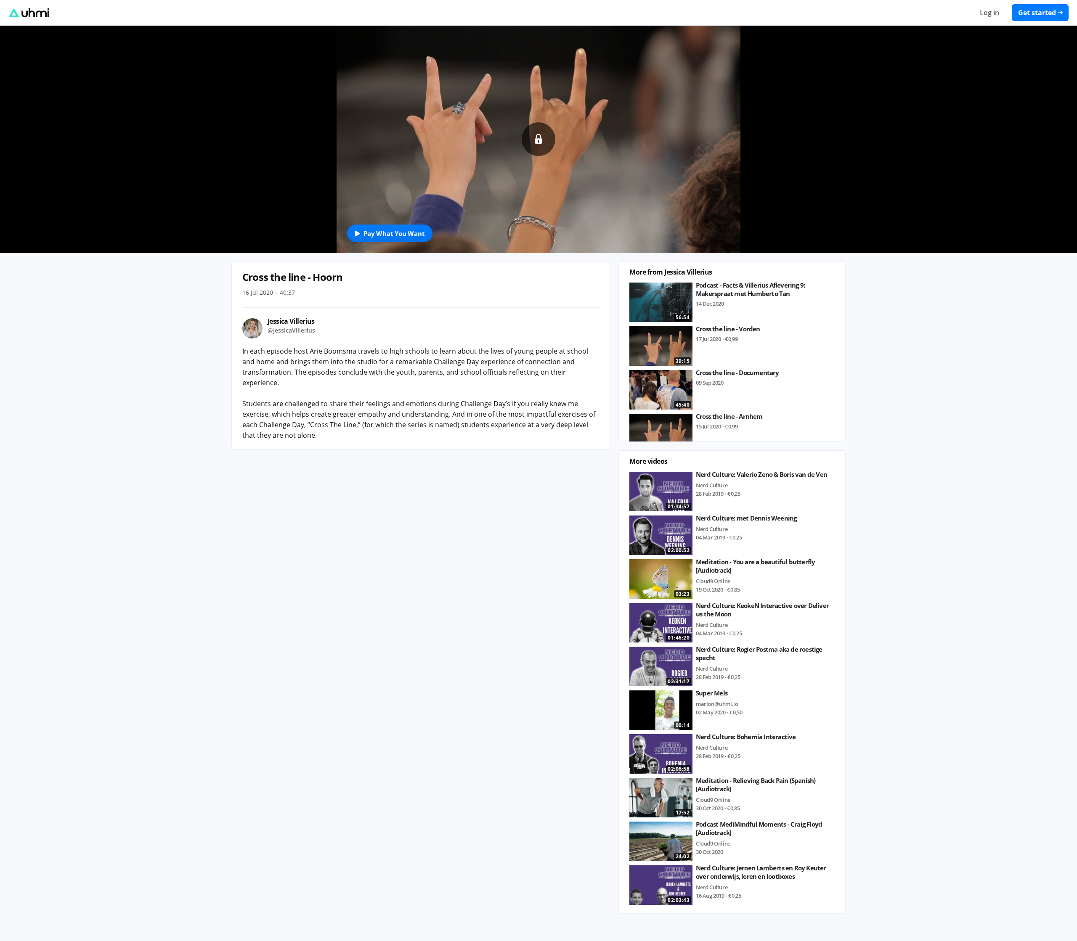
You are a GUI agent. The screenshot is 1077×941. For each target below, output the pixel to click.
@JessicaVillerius (291, 330)
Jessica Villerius (291, 321)
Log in (989, 12)
